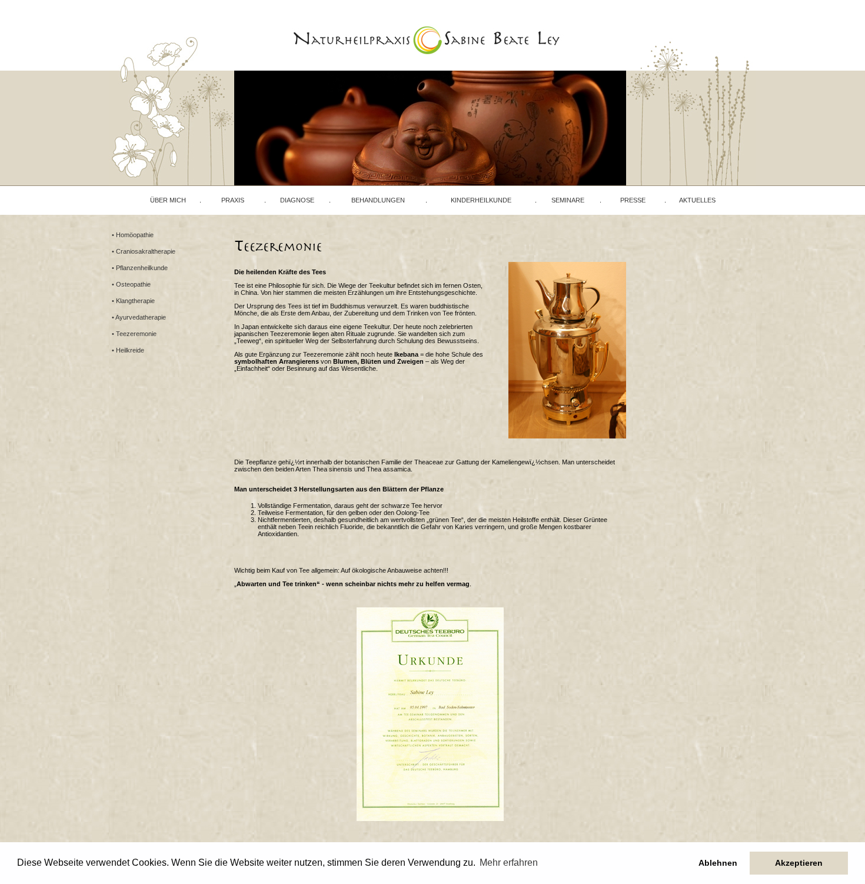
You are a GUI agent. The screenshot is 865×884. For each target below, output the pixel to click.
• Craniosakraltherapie (143, 251)
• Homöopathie (133, 234)
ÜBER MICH (168, 200)
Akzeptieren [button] (799, 863)
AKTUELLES (697, 200)
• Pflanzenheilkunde (140, 267)
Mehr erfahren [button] (509, 863)
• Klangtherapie (133, 300)
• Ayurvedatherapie (139, 317)
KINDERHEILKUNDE (481, 200)
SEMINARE (567, 200)
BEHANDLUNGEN (378, 200)
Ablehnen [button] (717, 863)
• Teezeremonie (134, 333)
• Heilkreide (128, 350)
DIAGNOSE (297, 200)
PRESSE (633, 200)
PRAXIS (232, 200)
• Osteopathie (131, 284)
